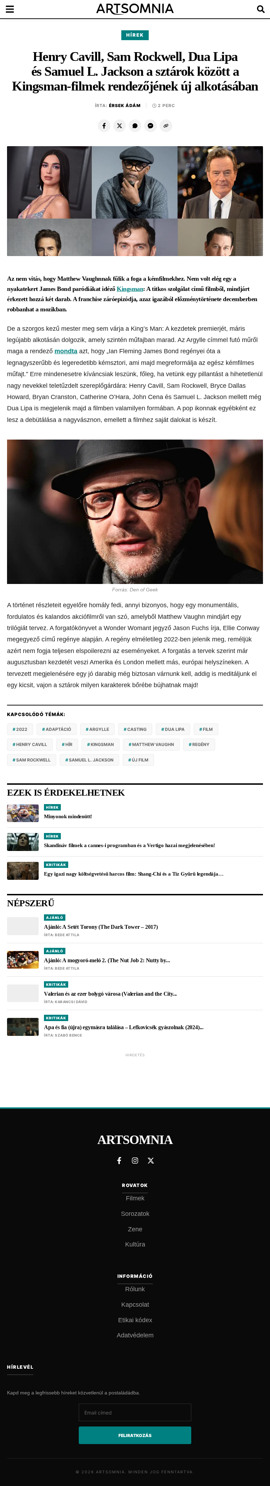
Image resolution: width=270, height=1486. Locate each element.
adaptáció (58, 729)
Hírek (135, 35)
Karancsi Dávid (71, 1002)
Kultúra (135, 1244)
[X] (119, 125)
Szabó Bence (68, 1035)
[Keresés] (256, 9)
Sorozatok (135, 1213)
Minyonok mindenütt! (69, 816)
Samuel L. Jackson (91, 760)
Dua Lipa (175, 729)
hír (68, 744)
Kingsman (130, 288)
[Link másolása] (166, 125)
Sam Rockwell (33, 760)
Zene (135, 1229)
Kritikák (56, 865)
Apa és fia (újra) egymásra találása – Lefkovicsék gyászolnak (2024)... (124, 1027)
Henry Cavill (31, 744)
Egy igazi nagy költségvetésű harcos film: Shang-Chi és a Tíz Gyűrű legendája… (134, 874)
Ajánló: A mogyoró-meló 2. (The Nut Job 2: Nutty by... (107, 960)
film (208, 729)
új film (140, 760)
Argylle (99, 729)
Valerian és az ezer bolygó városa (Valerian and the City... (110, 994)
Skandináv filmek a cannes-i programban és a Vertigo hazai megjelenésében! (129, 845)
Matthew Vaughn (153, 744)
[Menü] (14, 9)
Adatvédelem (135, 1335)
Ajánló (54, 917)
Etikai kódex (135, 1320)
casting (137, 729)
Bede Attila (67, 935)
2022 (21, 729)
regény (201, 744)
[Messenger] (150, 125)
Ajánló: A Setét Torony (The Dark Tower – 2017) (101, 927)
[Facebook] (104, 125)
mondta (65, 351)
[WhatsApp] (135, 125)
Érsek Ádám (125, 105)
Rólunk (135, 1289)
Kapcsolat (135, 1304)
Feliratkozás (135, 1435)
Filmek (135, 1198)
